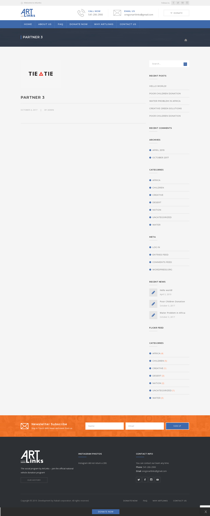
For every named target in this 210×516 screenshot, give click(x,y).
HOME (28, 24)
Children (158, 187)
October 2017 (160, 157)
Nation (156, 210)
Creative (157, 195)
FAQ (60, 24)
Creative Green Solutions (165, 108)
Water (156, 224)
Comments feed (162, 262)
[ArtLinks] (28, 12)
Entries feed (160, 254)
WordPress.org (162, 269)
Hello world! (157, 86)
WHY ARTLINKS (103, 24)
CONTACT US (128, 24)
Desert (156, 202)
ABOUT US (44, 24)
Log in (156, 247)
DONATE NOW (79, 24)
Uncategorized (162, 217)
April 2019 (158, 150)
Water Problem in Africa (164, 101)
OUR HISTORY (34, 480)
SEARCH (185, 64)
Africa (156, 180)
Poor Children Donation (165, 93)
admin (51, 110)
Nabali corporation (62, 500)
